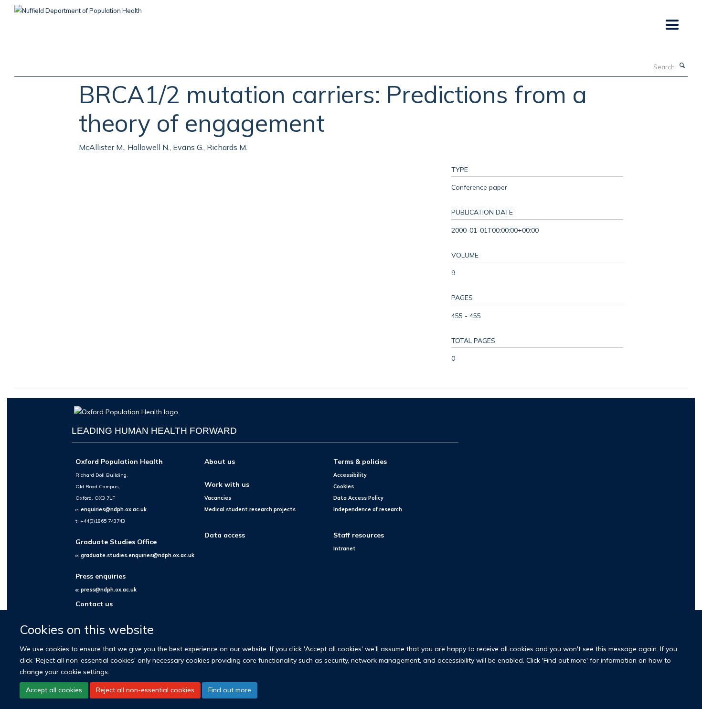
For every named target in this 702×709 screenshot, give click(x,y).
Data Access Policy (358, 497)
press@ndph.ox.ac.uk (109, 589)
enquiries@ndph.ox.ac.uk (114, 509)
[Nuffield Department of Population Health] (78, 7)
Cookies (343, 486)
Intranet (344, 548)
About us (219, 461)
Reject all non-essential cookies (145, 690)
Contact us (94, 604)
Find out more (229, 690)
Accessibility (350, 475)
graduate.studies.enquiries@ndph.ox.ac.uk (137, 555)
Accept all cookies (54, 690)
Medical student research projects (250, 509)
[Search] (682, 66)
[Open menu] (672, 25)
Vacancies (217, 497)
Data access (224, 535)
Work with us (226, 484)
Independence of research (367, 509)
